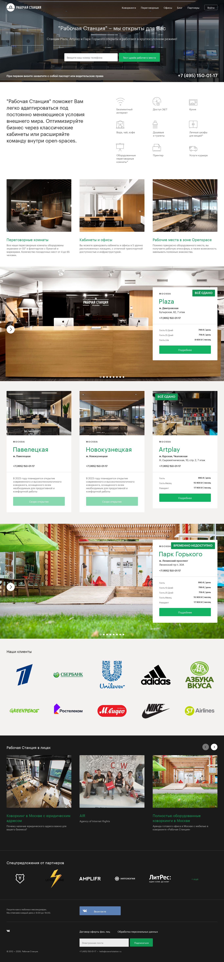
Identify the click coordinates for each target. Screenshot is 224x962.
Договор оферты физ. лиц (95, 931)
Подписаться (141, 942)
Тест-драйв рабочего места (139, 57)
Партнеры (193, 7)
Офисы (168, 7)
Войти (210, 7)
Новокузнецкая (109, 448)
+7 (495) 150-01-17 (170, 318)
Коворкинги (129, 7)
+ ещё (195, 879)
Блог (180, 7)
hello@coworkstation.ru (110, 951)
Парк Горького (180, 553)
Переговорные (150, 7)
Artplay (169, 448)
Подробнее (185, 350)
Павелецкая (30, 448)
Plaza (166, 300)
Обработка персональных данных (138, 931)
